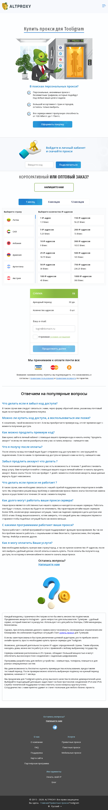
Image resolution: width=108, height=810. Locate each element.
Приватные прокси (71, 742)
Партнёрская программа (36, 763)
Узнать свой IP (53, 776)
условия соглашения (60, 337)
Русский (55, 806)
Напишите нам (54, 187)
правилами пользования (42, 378)
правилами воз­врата (66, 378)
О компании (37, 742)
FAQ (37, 747)
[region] (19, 249)
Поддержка (37, 752)
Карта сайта (37, 758)
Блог (54, 782)
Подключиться (68, 164)
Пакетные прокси (71, 747)
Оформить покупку (52, 124)
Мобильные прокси (71, 752)
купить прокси (66, 632)
